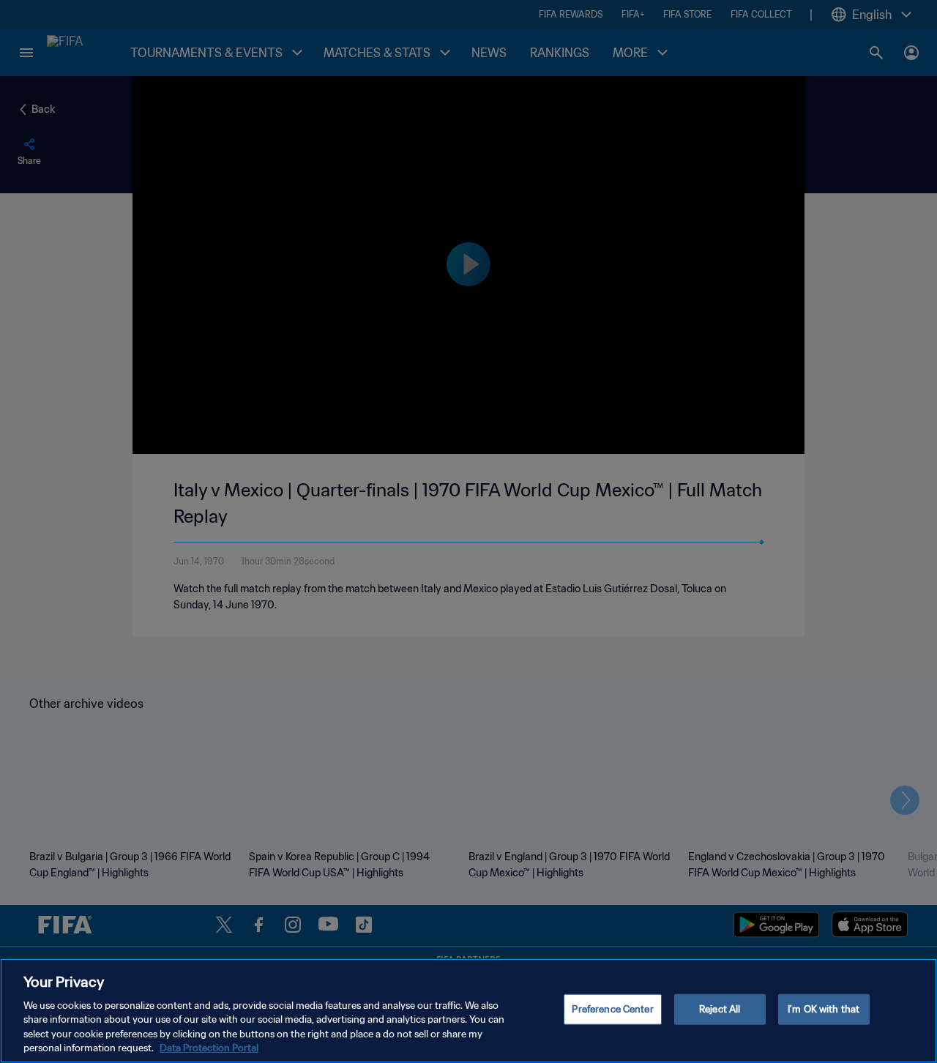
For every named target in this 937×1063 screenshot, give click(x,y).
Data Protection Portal (209, 1048)
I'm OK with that (823, 1009)
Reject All (719, 1009)
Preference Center (612, 1009)
